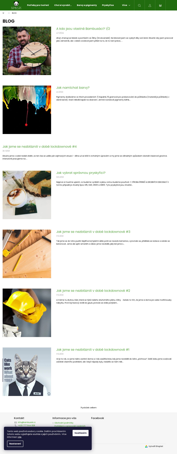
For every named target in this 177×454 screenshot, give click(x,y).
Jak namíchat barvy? (72, 88)
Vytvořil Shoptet (156, 446)
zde (19, 437)
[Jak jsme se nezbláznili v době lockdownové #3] (27, 253)
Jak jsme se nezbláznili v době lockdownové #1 (92, 350)
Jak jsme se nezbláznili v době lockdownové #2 (93, 291)
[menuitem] (38, 5)
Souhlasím (81, 432)
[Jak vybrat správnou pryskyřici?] (27, 194)
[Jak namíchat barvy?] (27, 109)
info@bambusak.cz (27, 422)
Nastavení (15, 443)
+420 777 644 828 (26, 425)
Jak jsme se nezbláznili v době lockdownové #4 (40, 146)
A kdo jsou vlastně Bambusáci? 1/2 (83, 29)
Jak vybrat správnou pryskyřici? (80, 173)
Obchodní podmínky (64, 423)
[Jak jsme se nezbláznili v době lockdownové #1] (27, 371)
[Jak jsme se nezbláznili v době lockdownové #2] (27, 312)
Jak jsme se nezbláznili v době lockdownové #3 (93, 232)
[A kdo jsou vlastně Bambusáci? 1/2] (27, 50)
